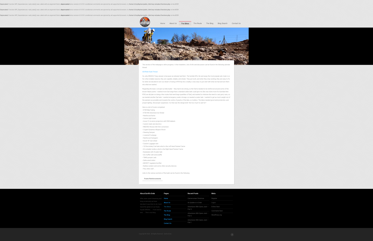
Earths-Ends (145, 22)
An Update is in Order (195, 203)
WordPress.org (216, 215)
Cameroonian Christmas (196, 198)
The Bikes (185, 23)
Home (162, 23)
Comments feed (217, 211)
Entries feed (215, 207)
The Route (197, 23)
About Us (173, 23)
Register (214, 198)
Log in (213, 203)
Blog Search (222, 23)
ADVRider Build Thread (150, 72)
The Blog (209, 23)
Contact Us (236, 23)
